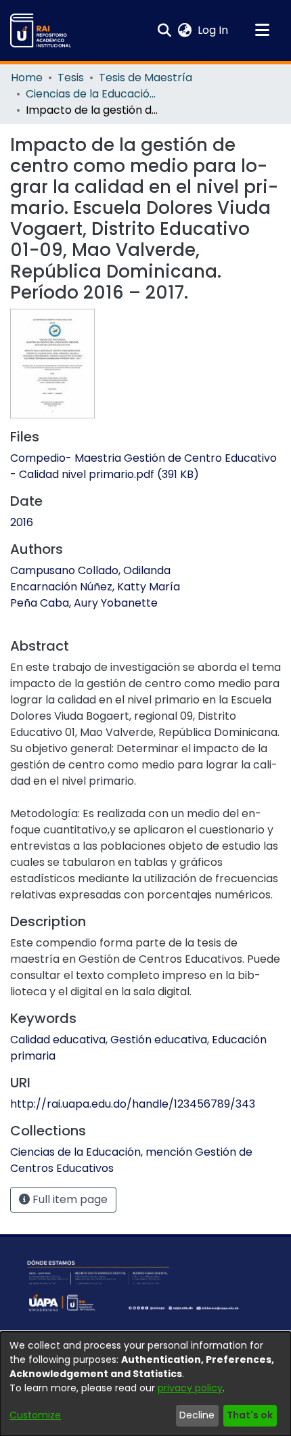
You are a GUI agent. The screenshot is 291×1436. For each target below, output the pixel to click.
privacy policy (190, 1388)
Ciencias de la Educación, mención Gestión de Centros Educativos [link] (93, 94)
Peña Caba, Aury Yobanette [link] (84, 603)
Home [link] (27, 77)
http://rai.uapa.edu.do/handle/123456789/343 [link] (132, 1104)
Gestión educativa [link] (158, 1039)
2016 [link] (21, 522)
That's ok (250, 1415)
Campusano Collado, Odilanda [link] (90, 570)
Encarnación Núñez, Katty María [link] (95, 586)
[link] (143, 466)
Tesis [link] (71, 77)
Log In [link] (213, 30)
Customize (35, 1415)
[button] (40, 30)
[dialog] (145, 1384)
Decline (197, 1415)
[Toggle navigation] (262, 30)
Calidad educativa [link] (58, 1039)
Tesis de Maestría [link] (145, 77)
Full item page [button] (69, 1199)
